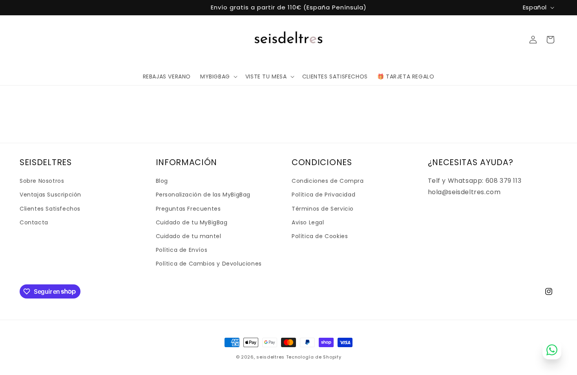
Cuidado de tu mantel (188, 236)
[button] (218, 76)
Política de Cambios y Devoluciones (209, 264)
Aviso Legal (308, 222)
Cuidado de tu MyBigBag (192, 222)
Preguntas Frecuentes (188, 209)
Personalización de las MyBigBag (203, 194)
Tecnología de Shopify (313, 357)
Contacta (34, 222)
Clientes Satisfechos (50, 209)
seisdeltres (270, 357)
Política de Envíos (182, 250)
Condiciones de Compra (328, 181)
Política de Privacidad (323, 194)
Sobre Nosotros (42, 181)
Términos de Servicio (323, 209)
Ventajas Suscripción (50, 194)
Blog (162, 181)
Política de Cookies (320, 236)
